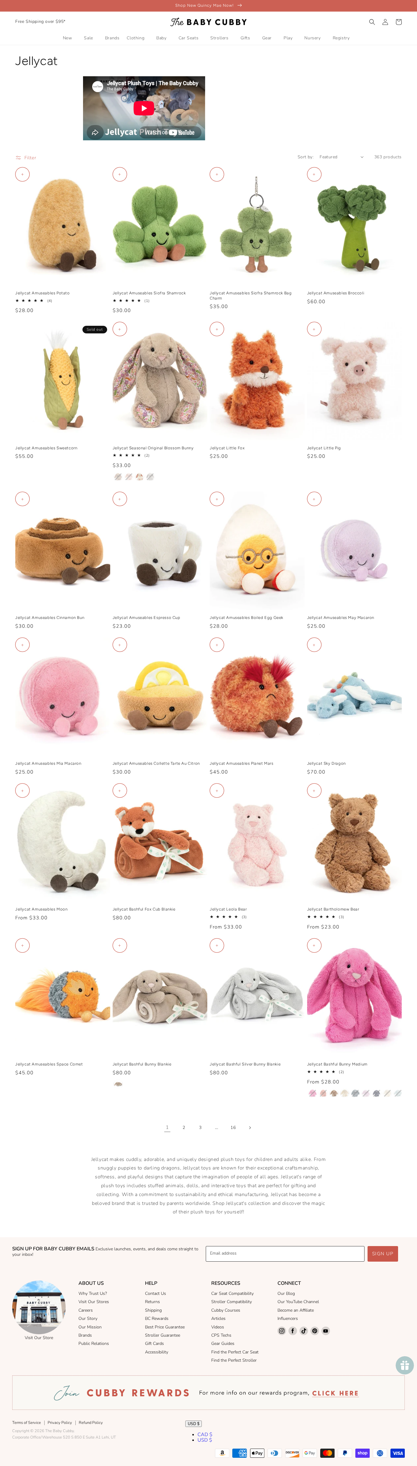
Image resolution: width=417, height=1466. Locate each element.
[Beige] (118, 1084)
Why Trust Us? (92, 1293)
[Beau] (398, 1093)
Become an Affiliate (295, 1310)
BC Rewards (157, 1318)
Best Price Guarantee (165, 1327)
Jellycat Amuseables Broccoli (335, 293)
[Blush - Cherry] (128, 476)
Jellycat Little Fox (227, 448)
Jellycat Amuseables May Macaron (341, 617)
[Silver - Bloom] (150, 476)
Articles (218, 1318)
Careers (85, 1310)
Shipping (153, 1310)
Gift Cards (154, 1343)
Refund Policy (91, 1422)
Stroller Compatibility (231, 1302)
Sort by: (306, 157)
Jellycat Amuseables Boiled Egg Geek (246, 617)
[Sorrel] (323, 1093)
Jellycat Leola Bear (228, 909)
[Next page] (249, 1127)
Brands (85, 1335)
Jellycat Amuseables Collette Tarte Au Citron (156, 763)
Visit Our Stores (93, 1302)
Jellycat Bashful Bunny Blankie (142, 1064)
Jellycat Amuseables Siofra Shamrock (149, 293)
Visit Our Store (39, 1338)
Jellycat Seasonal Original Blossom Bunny (153, 448)
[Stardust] (376, 1093)
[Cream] (344, 1093)
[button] (372, 22)
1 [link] (167, 1127)
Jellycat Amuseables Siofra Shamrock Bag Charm (251, 295)
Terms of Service (26, 1422)
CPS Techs (221, 1335)
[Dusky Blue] (355, 1093)
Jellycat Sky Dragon (326, 763)
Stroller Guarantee (162, 1335)
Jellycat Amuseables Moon (41, 909)
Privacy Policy (60, 1422)
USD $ (193, 1423)
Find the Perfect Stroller (234, 1360)
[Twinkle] (387, 1093)
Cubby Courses (225, 1310)
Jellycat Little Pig (324, 448)
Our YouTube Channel (298, 1302)
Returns (152, 1302)
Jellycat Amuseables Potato (42, 293)
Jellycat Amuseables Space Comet (49, 1064)
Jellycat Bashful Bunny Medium (337, 1064)
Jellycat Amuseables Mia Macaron (48, 763)
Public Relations (93, 1343)
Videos (217, 1327)
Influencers (287, 1318)
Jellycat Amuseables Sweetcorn (46, 448)
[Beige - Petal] (118, 476)
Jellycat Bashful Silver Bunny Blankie (245, 1064)
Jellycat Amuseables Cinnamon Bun (49, 617)
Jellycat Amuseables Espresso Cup (146, 617)
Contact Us (155, 1293)
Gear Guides (222, 1343)
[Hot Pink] (312, 1093)
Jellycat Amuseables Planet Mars (242, 763)
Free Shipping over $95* (40, 21)
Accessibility (156, 1352)
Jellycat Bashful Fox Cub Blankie (144, 909)
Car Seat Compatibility (232, 1293)
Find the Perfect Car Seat (235, 1352)
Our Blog (286, 1293)
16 (233, 1127)
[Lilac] (366, 1093)
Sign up (383, 1254)
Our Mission (90, 1327)
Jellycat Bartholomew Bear (333, 909)
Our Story (87, 1318)
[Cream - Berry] (139, 476)
